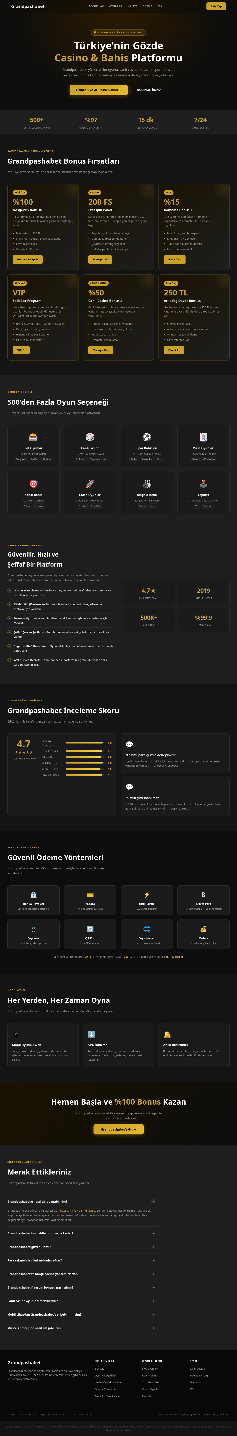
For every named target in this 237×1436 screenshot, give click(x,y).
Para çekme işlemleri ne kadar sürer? (81, 1260)
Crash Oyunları (151, 1389)
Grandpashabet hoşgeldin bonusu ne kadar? (81, 1233)
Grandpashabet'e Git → (118, 1129)
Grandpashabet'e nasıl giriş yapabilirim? (81, 1201)
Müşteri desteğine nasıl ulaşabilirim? (81, 1328)
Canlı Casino (149, 1375)
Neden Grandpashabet (108, 1382)
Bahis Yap (174, 259)
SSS (159, 6)
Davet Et (174, 350)
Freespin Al (100, 259)
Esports (146, 1396)
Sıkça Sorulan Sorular (107, 1396)
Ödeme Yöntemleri (106, 1389)
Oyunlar (116, 6)
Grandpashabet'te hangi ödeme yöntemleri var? (81, 1274)
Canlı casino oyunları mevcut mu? (81, 1301)
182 (228, 1414)
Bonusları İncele (149, 90)
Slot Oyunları (150, 1368)
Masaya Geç (101, 350)
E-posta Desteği (199, 1375)
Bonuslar (96, 6)
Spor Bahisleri (150, 1382)
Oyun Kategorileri (105, 1375)
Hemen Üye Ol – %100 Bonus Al (98, 90)
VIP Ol (21, 350)
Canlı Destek (197, 1368)
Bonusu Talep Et (27, 259)
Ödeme (147, 6)
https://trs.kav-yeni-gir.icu (76, 1210)
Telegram (195, 1382)
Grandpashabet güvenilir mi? (81, 1247)
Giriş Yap (216, 6)
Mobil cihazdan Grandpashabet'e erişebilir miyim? (81, 1314)
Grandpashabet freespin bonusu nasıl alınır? (81, 1287)
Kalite (132, 6)
